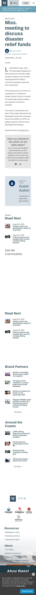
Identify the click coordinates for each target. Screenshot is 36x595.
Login (26, 3)
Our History (9, 550)
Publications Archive (12, 536)
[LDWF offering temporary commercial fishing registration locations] (7, 433)
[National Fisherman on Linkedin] (24, 498)
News (9, 54)
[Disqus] (18, 282)
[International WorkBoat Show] (20, 510)
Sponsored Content (12, 539)
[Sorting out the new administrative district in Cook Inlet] (7, 226)
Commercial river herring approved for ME (20, 443)
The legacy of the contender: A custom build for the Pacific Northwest (20, 383)
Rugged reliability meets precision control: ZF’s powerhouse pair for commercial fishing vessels (22, 403)
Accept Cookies (27, 591)
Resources (11, 528)
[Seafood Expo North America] (29, 511)
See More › (18, 412)
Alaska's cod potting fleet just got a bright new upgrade (20, 374)
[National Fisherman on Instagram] (22, 498)
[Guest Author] (7, 51)
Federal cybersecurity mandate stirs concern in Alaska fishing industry (21, 240)
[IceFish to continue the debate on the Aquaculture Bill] (7, 392)
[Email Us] (16, 164)
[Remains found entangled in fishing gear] (7, 451)
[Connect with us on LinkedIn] (20, 164)
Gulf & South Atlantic (19, 54)
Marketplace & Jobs (12, 532)
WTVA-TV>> (24, 130)
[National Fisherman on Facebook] (19, 498)
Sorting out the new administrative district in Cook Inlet (22, 228)
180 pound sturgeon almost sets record (20, 460)
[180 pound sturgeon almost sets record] (7, 460)
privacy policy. (20, 586)
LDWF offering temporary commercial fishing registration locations (21, 434)
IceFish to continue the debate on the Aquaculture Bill (21, 393)
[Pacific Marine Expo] (8, 510)
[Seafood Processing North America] (18, 518)
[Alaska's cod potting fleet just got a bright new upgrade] (7, 374)
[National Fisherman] (4, 3)
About (8, 545)
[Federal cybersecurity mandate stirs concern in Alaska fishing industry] (7, 236)
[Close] (33, 574)
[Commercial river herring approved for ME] (7, 444)
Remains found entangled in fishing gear (20, 452)
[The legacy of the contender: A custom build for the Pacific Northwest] (7, 382)
